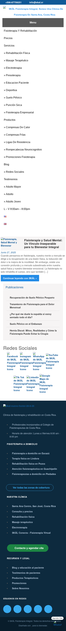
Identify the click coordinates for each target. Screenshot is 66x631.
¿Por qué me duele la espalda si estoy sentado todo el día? (30, 315)
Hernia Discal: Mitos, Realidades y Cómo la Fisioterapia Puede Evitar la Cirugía (33, 332)
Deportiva (11, 90)
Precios (8, 38)
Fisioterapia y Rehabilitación (20, 30)
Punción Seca (14, 105)
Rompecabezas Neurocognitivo (24, 149)
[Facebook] (7, 609)
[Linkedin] (38, 609)
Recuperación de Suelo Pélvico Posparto (32, 297)
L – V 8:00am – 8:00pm (17, 209)
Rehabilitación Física (18, 53)
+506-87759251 (13, 2)
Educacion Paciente (17, 82)
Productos (9, 119)
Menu (33, 22)
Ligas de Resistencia (18, 142)
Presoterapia (13, 75)
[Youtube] (48, 609)
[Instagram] (17, 609)
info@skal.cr (36, 2)
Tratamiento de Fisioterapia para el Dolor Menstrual (32, 306)
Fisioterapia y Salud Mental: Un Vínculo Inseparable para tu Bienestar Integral (43, 243)
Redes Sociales (15, 171)
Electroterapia (14, 68)
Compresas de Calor (18, 127)
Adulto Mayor (13, 186)
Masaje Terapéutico (17, 60)
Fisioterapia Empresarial (20, 112)
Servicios (9, 45)
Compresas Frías (15, 134)
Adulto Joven (13, 201)
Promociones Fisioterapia (20, 157)
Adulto (9, 194)
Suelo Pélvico (14, 97)
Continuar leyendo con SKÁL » (20, 278)
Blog (6, 164)
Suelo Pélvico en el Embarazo (26, 323)
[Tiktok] (28, 609)
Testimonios (10, 179)
